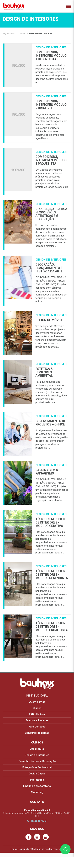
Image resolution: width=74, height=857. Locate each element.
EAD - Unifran (37, 714)
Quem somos (37, 701)
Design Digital (37, 773)
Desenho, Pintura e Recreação (37, 761)
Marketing (37, 792)
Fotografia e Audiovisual (37, 767)
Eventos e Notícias (37, 720)
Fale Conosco (37, 726)
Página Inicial (9, 34)
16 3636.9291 (38, 820)
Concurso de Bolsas (37, 732)
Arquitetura (37, 748)
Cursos (22, 34)
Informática (37, 779)
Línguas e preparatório (37, 786)
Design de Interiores (37, 755)
